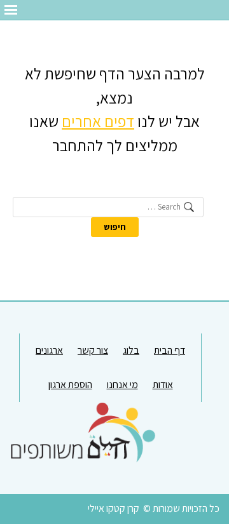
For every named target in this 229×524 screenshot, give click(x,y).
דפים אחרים (98, 121)
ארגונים (49, 350)
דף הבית (169, 350)
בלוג (131, 350)
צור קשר (93, 350)
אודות (163, 384)
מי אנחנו (122, 384)
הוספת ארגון (70, 384)
